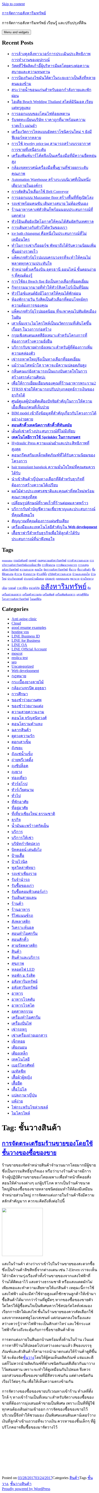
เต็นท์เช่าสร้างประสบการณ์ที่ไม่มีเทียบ (43, 431)
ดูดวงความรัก (23, 736)
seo (14, 662)
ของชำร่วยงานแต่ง (27, 706)
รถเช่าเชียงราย (24, 874)
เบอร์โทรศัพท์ (23, 1065)
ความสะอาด (27, 569)
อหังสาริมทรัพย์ (24, 987)
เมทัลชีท (19, 1071)
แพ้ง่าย (17, 1101)
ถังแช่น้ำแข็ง (22, 754)
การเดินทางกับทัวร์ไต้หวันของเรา (39, 227)
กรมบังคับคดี (20, 560)
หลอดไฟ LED (23, 969)
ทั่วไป (16, 796)
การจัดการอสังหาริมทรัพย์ (24, 13)
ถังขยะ (17, 748)
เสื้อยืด (17, 1083)
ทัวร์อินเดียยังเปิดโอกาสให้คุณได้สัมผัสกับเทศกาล (53, 221)
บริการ (17, 832)
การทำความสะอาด (78, 560)
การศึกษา (20, 694)
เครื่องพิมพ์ (48, 594)
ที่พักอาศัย (20, 802)
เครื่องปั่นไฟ (21, 1023)
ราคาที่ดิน (22, 588)
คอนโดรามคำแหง (27, 724)
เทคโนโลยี (21, 1059)
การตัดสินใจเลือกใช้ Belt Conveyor (40, 191)
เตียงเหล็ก (20, 1053)
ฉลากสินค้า (21, 730)
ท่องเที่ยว (19, 778)
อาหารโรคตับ (23, 999)
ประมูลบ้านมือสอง (34, 578)
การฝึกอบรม (48, 565)
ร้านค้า (17, 904)
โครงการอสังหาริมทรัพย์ (15, 599)
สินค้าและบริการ (26, 957)
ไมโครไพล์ (21, 1113)
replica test (20, 658)
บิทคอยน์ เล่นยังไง (27, 850)
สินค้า (16, 951)
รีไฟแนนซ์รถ (22, 915)
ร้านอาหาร (21, 909)
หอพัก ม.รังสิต (23, 975)
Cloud (16, 623)
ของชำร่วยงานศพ (27, 700)
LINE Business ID (26, 636)
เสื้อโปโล (19, 1089)
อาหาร (17, 993)
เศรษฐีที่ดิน (82, 594)
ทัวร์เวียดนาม (23, 790)
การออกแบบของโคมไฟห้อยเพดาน (41, 114)
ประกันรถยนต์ (15, 578)
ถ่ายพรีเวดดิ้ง (22, 760)
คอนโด (39, 569)
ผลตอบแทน (62, 578)
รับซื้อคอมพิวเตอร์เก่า (30, 892)
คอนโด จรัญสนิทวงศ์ (29, 718)
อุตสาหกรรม (22, 1011)
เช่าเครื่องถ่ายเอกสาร (29, 1035)
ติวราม (18, 574)
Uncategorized (23, 666)
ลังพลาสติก (21, 921)
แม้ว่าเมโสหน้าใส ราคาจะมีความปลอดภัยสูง (49, 365)
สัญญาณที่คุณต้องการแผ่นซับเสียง (40, 521)
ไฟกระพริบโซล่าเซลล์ (30, 1107)
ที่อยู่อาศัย (20, 808)
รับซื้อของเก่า (23, 886)
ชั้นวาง (72, 569)
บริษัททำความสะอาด (59, 574)
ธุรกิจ (16, 820)
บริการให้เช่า (22, 838)
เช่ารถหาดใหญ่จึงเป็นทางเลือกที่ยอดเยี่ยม (46, 359)
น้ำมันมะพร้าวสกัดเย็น (30, 826)
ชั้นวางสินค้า (84, 569)
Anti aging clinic (24, 619)
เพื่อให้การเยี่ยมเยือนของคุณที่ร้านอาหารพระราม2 (54, 383)
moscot (17, 653)
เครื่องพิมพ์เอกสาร (65, 594)
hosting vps (20, 632)
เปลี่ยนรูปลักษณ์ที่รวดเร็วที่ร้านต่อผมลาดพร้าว (50, 503)
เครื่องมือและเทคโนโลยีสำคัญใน (54, 527)
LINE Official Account (29, 649)
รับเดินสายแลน (24, 898)
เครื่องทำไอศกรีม (26, 1017)
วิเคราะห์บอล (23, 927)
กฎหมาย (19, 676)
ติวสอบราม (29, 574)
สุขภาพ (18, 963)
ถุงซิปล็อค (20, 766)
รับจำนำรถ (21, 880)
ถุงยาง (17, 772)
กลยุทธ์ (33, 560)
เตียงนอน (19, 1047)
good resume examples (29, 628)
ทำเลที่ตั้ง (42, 574)
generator (7, 560)
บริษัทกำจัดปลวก (26, 844)
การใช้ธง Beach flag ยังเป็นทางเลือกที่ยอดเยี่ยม (50, 281)
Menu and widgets (16, 32)
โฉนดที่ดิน (35, 599)
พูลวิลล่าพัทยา (23, 868)
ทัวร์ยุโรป (19, 784)
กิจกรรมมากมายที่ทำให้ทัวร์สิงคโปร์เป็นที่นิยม (50, 287)
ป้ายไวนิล (19, 862)
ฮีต (89, 588)
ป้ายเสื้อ (18, 856)
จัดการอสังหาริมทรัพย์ (55, 569)
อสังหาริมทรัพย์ (64, 586)
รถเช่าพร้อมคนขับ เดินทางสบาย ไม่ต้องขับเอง (50, 203)
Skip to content (13, 4)
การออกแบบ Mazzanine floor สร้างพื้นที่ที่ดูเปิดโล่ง (52, 197)
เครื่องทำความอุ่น (32, 594)
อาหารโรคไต (23, 1005)
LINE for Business (26, 640)
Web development (25, 671)
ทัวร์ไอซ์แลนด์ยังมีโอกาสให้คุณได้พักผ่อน (46, 293)
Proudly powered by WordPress (26, 1489)
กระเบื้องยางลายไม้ (28, 682)
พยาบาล (75, 578)
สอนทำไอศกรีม (25, 933)
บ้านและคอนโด (81, 574)
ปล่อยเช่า (50, 578)
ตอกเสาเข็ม (21, 742)
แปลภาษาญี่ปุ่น (24, 1095)
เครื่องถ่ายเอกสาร (11, 594)
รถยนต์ (12, 588)
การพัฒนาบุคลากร (66, 565)
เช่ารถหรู (19, 1029)
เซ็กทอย (18, 1041)
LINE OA (19, 645)
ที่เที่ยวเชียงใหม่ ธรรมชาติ (33, 814)
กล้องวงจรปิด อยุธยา (29, 688)
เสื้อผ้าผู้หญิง (22, 1077)
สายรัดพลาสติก (24, 945)
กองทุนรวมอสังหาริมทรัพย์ (51, 560)
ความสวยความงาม (28, 712)
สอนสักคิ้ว (20, 939)
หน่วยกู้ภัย (34, 588)
